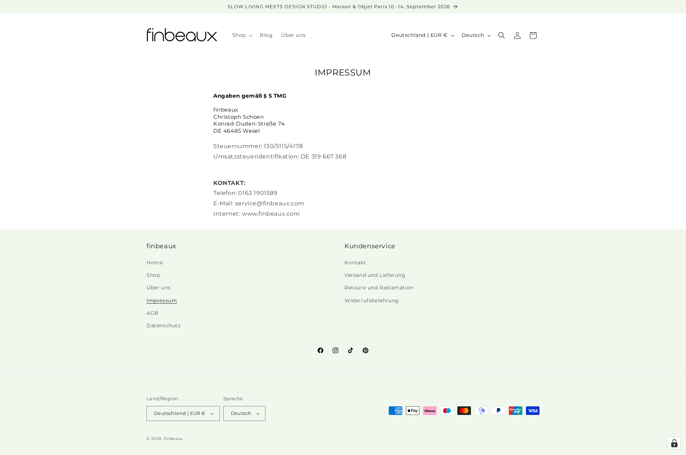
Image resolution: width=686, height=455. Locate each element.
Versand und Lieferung (375, 275)
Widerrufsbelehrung (371, 300)
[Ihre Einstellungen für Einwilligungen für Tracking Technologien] (674, 443)
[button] (241, 35)
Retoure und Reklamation (379, 287)
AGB (152, 313)
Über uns (158, 287)
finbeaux (173, 438)
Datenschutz (163, 325)
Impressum (161, 300)
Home (154, 262)
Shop (153, 275)
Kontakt (355, 262)
